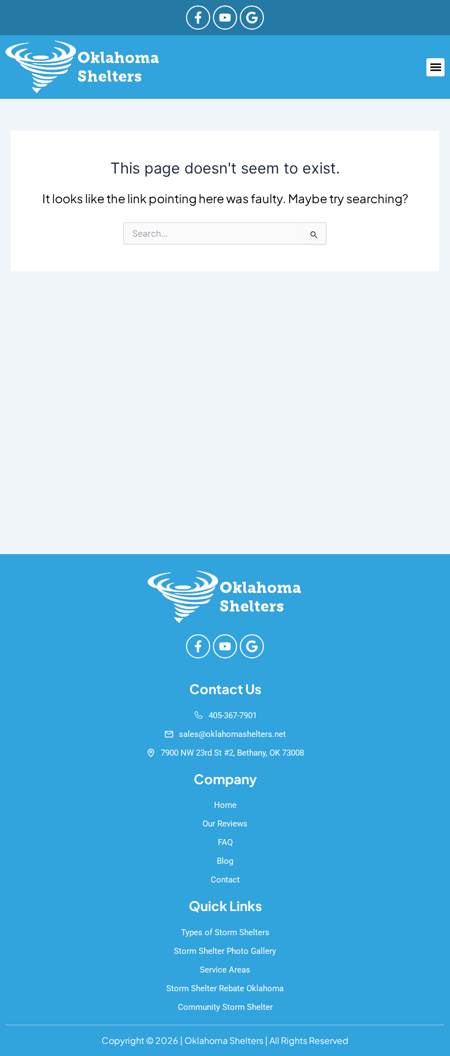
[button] (435, 67)
